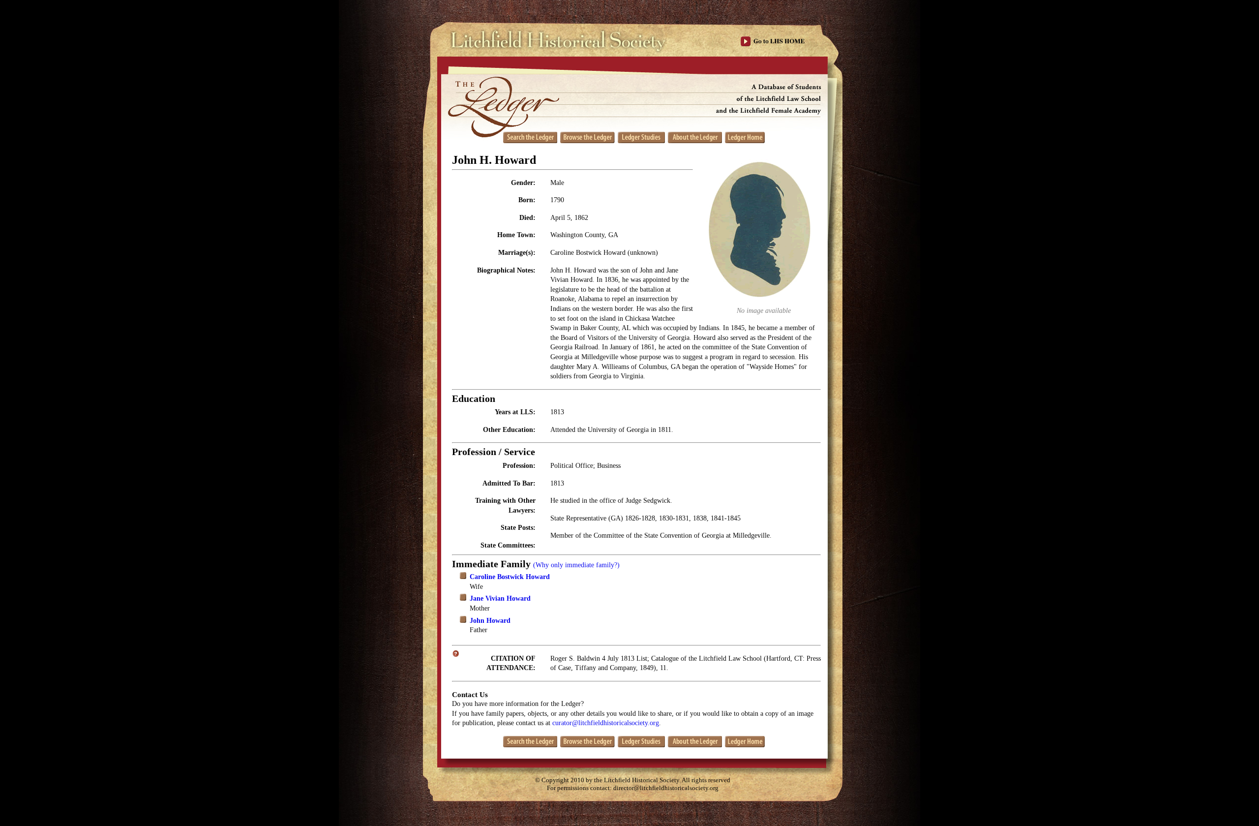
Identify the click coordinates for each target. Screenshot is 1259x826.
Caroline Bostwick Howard (510, 577)
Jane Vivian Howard (500, 598)
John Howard (490, 620)
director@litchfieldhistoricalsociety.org (666, 788)
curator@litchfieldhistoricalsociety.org (605, 723)
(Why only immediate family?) (576, 565)
